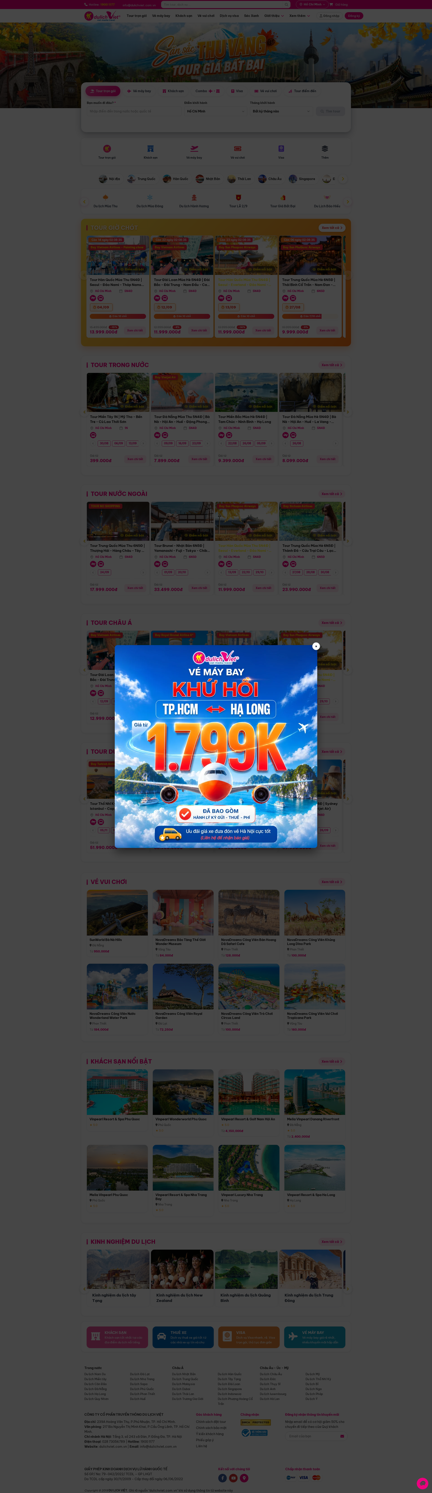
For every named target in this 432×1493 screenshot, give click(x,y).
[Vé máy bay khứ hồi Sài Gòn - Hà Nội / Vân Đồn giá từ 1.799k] (216, 746)
